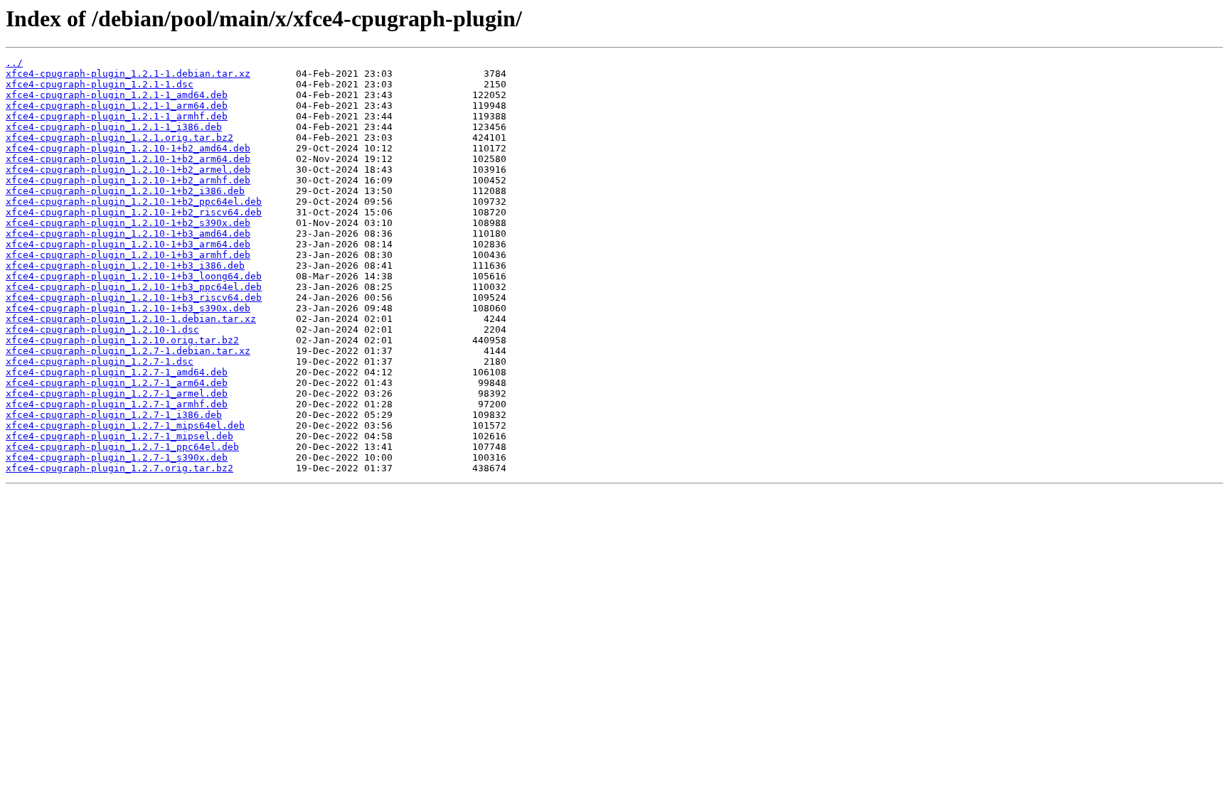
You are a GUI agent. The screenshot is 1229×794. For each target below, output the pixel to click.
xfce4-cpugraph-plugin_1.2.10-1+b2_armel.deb (128, 169)
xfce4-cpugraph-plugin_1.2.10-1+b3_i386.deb (125, 265)
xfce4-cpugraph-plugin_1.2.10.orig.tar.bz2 (122, 340)
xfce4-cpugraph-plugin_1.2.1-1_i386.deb (114, 127)
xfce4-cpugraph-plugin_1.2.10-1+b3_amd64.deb (128, 233)
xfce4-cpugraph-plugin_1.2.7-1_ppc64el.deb (122, 446)
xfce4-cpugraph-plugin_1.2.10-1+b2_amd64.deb (128, 148)
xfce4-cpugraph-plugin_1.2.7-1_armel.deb (117, 393)
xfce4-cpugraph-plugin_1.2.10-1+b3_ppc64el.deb (134, 286)
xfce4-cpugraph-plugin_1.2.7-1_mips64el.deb (125, 425)
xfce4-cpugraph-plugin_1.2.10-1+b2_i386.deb (125, 191)
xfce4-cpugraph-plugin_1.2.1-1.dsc (99, 84)
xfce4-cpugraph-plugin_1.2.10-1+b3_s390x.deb (128, 308)
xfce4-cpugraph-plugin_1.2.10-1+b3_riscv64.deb (134, 297)
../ (14, 63)
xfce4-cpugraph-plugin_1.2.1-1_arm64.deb (117, 105)
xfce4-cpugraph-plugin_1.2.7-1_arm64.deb (117, 382)
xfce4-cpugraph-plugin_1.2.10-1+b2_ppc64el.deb (134, 201)
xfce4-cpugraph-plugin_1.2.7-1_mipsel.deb (119, 436)
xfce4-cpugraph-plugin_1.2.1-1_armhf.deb (117, 116)
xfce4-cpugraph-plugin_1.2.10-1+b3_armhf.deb (128, 255)
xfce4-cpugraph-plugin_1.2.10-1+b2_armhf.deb (128, 180)
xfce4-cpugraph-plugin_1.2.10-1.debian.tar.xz (131, 318)
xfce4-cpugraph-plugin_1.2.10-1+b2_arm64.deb (128, 159)
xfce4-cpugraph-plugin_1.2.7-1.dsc (99, 361)
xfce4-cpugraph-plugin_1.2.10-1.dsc (102, 329)
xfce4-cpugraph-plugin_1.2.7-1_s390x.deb (117, 457)
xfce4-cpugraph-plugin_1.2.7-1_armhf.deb (117, 404)
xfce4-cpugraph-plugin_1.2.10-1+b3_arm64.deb (128, 244)
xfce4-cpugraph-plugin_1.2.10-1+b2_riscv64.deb (134, 212)
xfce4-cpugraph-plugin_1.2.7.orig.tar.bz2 (119, 468)
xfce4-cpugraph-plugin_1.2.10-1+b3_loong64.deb (134, 276)
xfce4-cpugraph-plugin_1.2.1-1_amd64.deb (117, 95)
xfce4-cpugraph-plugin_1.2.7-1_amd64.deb (117, 372)
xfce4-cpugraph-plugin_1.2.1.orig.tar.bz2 (119, 137)
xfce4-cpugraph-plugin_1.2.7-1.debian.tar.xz (128, 350)
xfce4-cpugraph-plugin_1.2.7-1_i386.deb (114, 414)
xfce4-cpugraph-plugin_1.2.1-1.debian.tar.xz (128, 73)
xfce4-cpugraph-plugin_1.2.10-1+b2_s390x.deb (128, 223)
